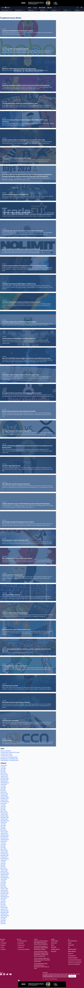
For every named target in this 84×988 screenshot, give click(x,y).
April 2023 (3, 828)
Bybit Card (21, 943)
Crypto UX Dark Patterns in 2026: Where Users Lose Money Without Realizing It (41, 942)
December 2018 (4, 910)
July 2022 (3, 842)
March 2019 (3, 906)
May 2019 (3, 902)
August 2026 (4, 765)
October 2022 (4, 838)
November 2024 (5, 798)
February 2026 (4, 774)
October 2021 (4, 857)
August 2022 (4, 841)
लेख (69, 947)
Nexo (2, 947)
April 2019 (3, 904)
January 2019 (4, 909)
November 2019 (4, 893)
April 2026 (3, 771)
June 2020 (3, 882)
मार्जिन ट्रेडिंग (53, 947)
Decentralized (54, 940)
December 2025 (4, 778)
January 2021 (4, 871)
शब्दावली (69, 943)
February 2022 (4, 850)
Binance (3, 945)
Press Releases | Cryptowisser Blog (9, 760)
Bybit (2, 940)
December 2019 (4, 891)
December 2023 (4, 815)
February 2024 (4, 812)
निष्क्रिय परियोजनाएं (72, 951)
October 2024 (4, 800)
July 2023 (3, 823)
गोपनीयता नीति (71, 945)
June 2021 (3, 863)
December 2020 (5, 872)
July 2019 (3, 899)
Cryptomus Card (22, 940)
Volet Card (21, 947)
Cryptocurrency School (7, 755)
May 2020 (3, 884)
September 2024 (5, 801)
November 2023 (5, 817)
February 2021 (4, 869)
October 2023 (4, 819)
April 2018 (3, 923)
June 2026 (3, 768)
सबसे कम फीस (54, 943)
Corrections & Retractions (74, 959)
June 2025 (3, 787)
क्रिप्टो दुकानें (53, 951)
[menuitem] (29, 8)
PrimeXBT (3, 943)
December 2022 (4, 834)
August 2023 (4, 822)
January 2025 (4, 795)
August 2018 (4, 917)
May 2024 (3, 808)
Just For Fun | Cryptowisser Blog (9, 757)
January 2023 (4, 833)
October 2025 (4, 781)
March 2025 (4, 792)
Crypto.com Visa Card (23, 949)
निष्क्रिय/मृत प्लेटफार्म (72, 949)
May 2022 (3, 846)
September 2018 (5, 915)
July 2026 (3, 766)
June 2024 (3, 806)
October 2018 (4, 914)
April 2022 (3, 847)
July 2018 (3, 918)
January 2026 (4, 776)
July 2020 (3, 880)
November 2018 (5, 912)
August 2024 (4, 803)
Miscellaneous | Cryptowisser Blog (9, 758)
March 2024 (4, 811)
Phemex (3, 949)
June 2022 (3, 844)
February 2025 (4, 793)
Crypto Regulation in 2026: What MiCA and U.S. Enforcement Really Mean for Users (41, 966)
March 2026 (4, 773)
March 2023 (4, 830)
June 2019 (3, 901)
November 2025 (5, 779)
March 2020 (4, 887)
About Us (70, 953)
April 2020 (3, 885)
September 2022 (5, 839)
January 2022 (4, 852)
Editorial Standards (73, 957)
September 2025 (5, 782)
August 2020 (4, 879)
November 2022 (5, 836)
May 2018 (3, 921)
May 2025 (3, 789)
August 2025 (4, 784)
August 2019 (4, 898)
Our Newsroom (72, 955)
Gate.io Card (21, 945)
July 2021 (3, 861)
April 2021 (3, 866)
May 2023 (3, 827)
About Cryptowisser (6, 750)
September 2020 (5, 877)
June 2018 (3, 920)
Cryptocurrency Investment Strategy (10, 752)
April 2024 (3, 809)
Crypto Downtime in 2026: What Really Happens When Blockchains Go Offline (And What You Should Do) (41, 954)
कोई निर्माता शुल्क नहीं (55, 949)
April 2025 (3, 790)
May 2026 (3, 770)
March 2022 (4, 849)
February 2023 (4, 831)
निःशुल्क (52, 945)
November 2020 (5, 874)
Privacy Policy (54, 978)
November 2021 (4, 855)
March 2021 (3, 868)
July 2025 (3, 785)
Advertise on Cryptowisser (74, 962)
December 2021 (4, 853)
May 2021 (3, 865)
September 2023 (5, 820)
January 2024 (4, 814)
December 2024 (5, 797)
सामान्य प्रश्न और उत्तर (72, 940)
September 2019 (5, 896)
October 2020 (4, 876)
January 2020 (4, 890)
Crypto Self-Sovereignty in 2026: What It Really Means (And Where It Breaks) (41, 947)
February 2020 (4, 888)
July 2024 (3, 804)
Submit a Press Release (74, 964)
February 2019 (4, 907)
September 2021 (5, 858)
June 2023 (3, 825)
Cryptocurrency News (6, 754)
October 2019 (4, 895)
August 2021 (4, 860)
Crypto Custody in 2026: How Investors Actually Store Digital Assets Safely (42, 960)
